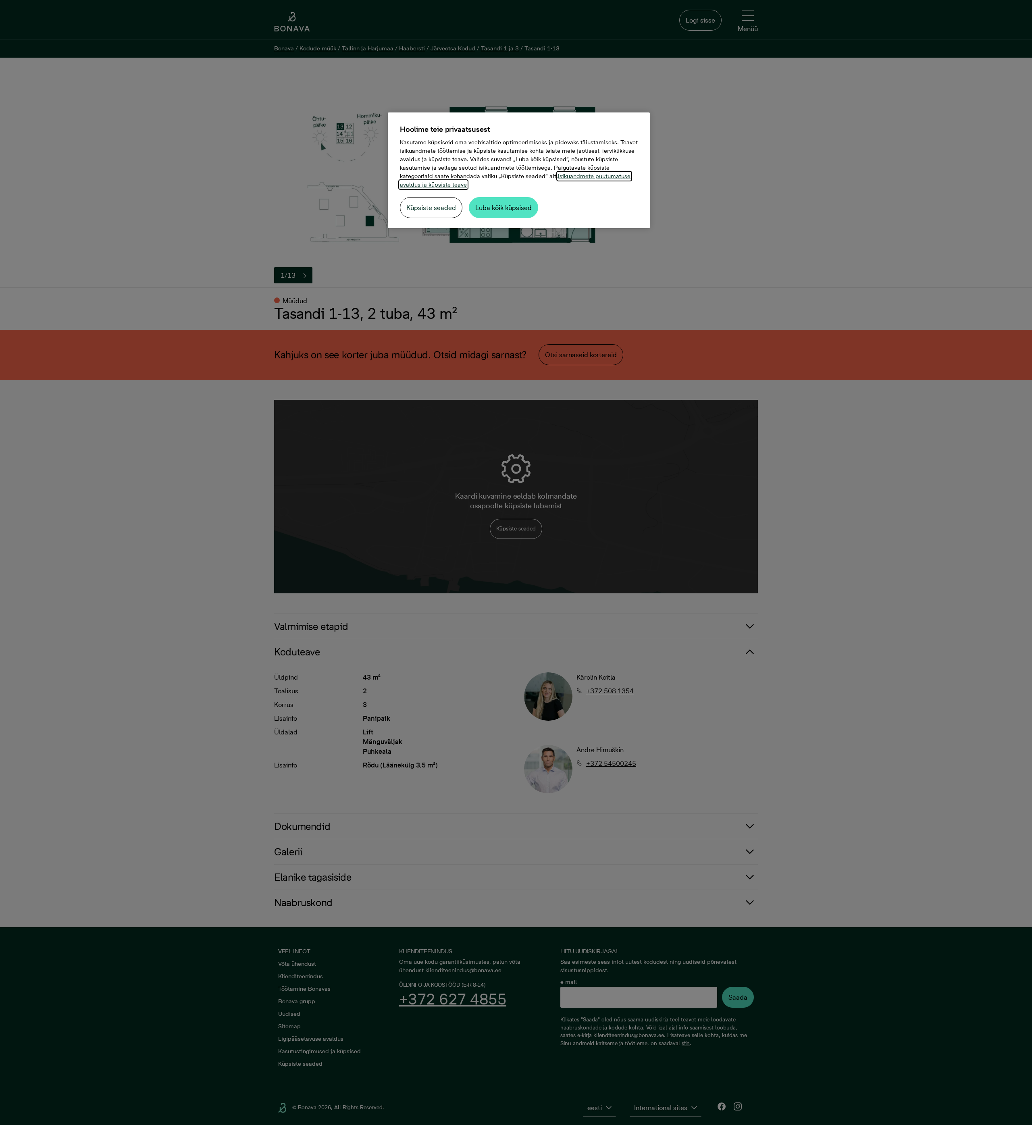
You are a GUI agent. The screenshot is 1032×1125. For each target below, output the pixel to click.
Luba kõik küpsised (503, 208)
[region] (519, 170)
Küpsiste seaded (431, 208)
